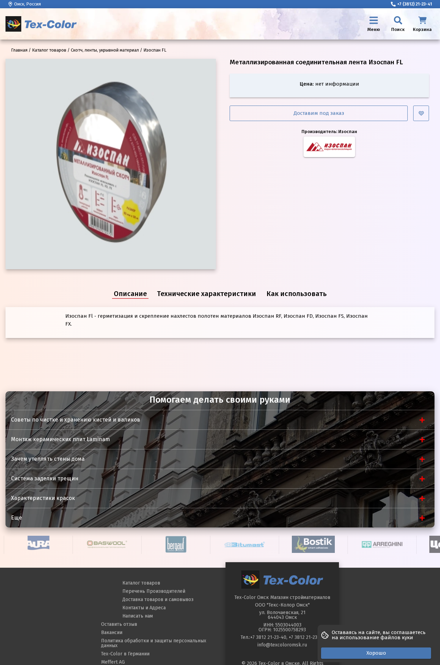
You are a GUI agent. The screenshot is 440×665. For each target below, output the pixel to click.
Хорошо (376, 653)
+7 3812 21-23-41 (306, 637)
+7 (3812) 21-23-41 (414, 4)
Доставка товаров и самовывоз (158, 599)
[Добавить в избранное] (421, 113)
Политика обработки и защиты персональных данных (153, 643)
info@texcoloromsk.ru (282, 645)
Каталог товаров (141, 583)
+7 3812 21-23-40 (268, 637)
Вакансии (111, 632)
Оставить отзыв (119, 624)
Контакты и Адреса (144, 608)
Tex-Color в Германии (125, 654)
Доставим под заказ (319, 113)
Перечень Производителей (153, 591)
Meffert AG (113, 662)
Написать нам (137, 616)
